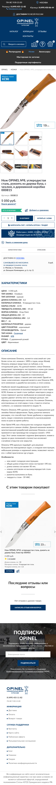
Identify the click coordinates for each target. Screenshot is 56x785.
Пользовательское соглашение (22, 741)
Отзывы (42, 32)
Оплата (11, 715)
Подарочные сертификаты (28, 63)
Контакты (28, 36)
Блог (10, 751)
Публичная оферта (16, 737)
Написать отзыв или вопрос (28, 607)
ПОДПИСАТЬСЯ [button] (28, 663)
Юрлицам (28, 32)
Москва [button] (20, 258)
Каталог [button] (14, 32)
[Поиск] (4, 44)
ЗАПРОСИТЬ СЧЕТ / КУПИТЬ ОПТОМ (29, 225)
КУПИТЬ (9, 571)
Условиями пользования (34, 671)
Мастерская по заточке (28, 57)
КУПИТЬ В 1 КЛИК (44, 218)
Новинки (12, 755)
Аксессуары (44, 52)
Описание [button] (41, 250)
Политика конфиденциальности (22, 763)
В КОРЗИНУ (24, 218)
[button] (14, 8)
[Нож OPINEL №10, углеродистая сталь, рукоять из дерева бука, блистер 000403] (28, 524)
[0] (50, 44)
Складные (18, 333)
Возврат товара (15, 719)
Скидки (11, 759)
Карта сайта (13, 733)
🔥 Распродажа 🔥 (15, 52)
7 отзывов (11, 559)
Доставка (12, 711)
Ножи (31, 52)
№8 (12, 336)
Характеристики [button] (14, 250)
